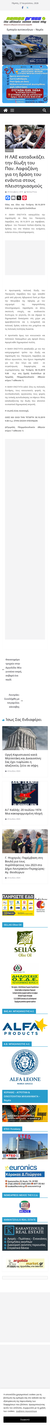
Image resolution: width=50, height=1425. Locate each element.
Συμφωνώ (25, 1419)
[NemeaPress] (5, 110)
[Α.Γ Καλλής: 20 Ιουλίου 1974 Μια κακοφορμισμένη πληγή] (25, 783)
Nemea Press (31, 192)
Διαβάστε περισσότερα (26, 1411)
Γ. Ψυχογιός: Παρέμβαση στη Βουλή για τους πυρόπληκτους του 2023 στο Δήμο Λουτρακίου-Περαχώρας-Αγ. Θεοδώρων (25, 865)
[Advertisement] (25, 257)
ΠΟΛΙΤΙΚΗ (9, 150)
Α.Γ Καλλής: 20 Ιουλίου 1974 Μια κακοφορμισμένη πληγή (23, 811)
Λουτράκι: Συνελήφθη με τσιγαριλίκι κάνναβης (11, 700)
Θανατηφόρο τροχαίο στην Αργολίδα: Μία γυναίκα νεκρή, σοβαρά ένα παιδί (14, 669)
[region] (25, 1407)
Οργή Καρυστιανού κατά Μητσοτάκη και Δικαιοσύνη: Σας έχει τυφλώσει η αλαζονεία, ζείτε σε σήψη (23, 760)
